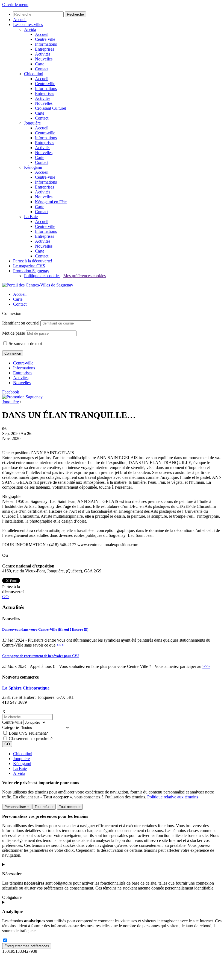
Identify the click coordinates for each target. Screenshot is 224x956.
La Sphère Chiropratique (25, 688)
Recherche (75, 14)
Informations (24, 368)
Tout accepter (70, 807)
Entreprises (22, 372)
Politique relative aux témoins (172, 797)
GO (5, 596)
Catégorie (10, 727)
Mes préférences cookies (84, 275)
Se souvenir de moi (25, 343)
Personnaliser (16, 807)
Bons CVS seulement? (28, 733)
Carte (17, 299)
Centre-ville (23, 363)
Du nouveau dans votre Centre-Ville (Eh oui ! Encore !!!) (45, 629)
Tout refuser (44, 807)
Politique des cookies (42, 275)
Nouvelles (22, 382)
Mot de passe (13, 333)
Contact (19, 304)
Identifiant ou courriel (20, 323)
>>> (60, 645)
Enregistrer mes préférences (26, 946)
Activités (20, 377)
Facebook (10, 392)
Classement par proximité (30, 738)
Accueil (19, 294)
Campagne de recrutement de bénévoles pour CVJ (40, 656)
